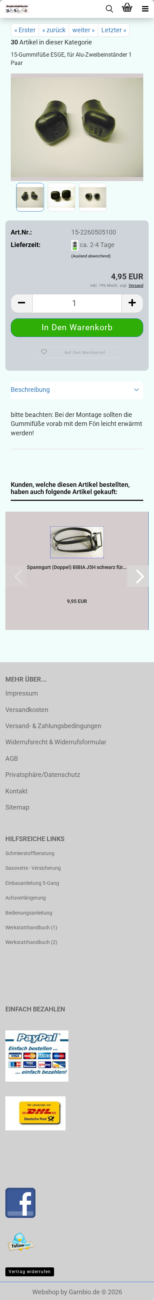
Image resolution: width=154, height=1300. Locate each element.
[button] (21, 303)
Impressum (21, 693)
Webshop (45, 1292)
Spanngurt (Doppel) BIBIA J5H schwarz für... (77, 567)
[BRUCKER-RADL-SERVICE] (14, 9)
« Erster (24, 30)
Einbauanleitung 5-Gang (32, 883)
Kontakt (16, 791)
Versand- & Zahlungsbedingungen (53, 726)
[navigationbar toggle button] (145, 9)
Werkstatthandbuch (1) (31, 927)
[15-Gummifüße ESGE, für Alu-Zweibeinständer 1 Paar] (77, 127)
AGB (11, 758)
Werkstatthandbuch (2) (31, 942)
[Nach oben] (134, 1289)
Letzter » (113, 30)
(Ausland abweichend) (91, 256)
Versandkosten (26, 709)
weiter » (83, 30)
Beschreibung (30, 389)
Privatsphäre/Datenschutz (42, 774)
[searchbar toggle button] (109, 9)
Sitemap (17, 807)
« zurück (54, 30)
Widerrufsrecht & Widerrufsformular (55, 742)
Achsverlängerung (25, 898)
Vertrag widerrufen (30, 1271)
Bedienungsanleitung (28, 913)
